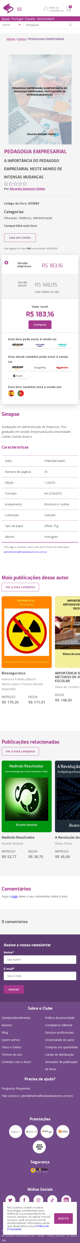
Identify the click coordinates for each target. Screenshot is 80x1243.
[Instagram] (38, 1200)
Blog (5, 1032)
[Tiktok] (52, 1200)
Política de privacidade (60, 1018)
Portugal (17, 19)
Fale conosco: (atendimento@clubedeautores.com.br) (37, 1096)
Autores (7, 1025)
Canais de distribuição (59, 1054)
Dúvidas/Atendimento (16, 1018)
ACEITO (63, 1218)
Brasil (5, 19)
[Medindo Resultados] (27, 796)
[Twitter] (10, 1200)
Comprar (40, 325)
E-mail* (9, 968)
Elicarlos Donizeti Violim (27, 189)
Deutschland (45, 19)
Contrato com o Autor (16, 1062)
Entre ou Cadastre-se (56, 9)
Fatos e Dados (11, 1047)
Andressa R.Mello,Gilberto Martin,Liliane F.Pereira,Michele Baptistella (22, 684)
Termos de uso (12, 1054)
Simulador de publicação (61, 1065)
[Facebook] (24, 1200)
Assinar (14, 989)
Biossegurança (13, 673)
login (14, 896)
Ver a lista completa (20, 587)
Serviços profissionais (59, 1032)
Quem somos (11, 1040)
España (30, 19)
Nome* (9, 952)
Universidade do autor (59, 1040)
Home (11, 39)
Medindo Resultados (18, 837)
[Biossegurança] (27, 632)
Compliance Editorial (58, 1025)
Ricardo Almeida (12, 843)
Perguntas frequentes (16, 1088)
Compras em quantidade (61, 1047)
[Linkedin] (66, 1200)
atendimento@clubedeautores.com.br (25, 551)
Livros (22, 39)
